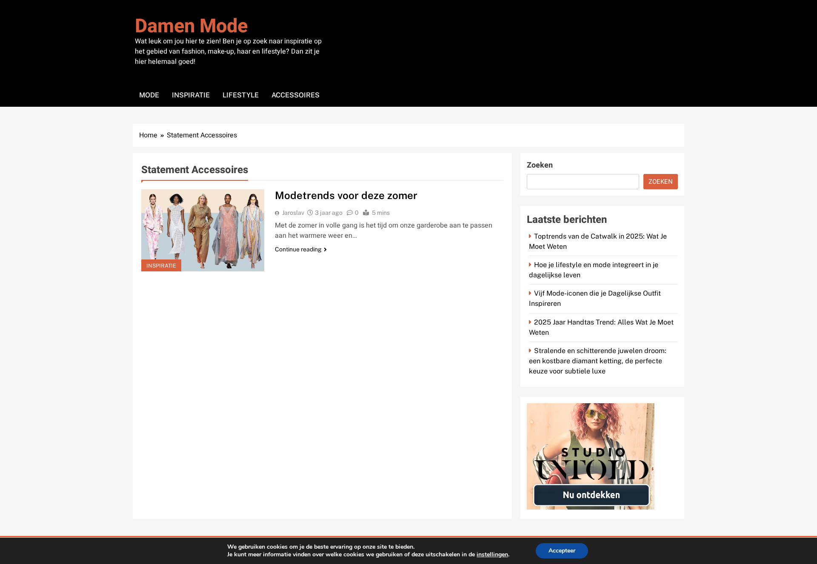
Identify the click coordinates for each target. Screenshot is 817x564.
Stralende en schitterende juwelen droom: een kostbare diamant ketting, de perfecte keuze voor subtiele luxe (597, 361)
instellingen (492, 554)
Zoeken (540, 165)
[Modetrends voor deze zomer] (202, 230)
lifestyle (241, 95)
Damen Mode (191, 26)
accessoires (295, 95)
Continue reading (298, 249)
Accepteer (561, 551)
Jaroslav (293, 212)
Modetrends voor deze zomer (346, 195)
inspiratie (191, 95)
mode (149, 95)
